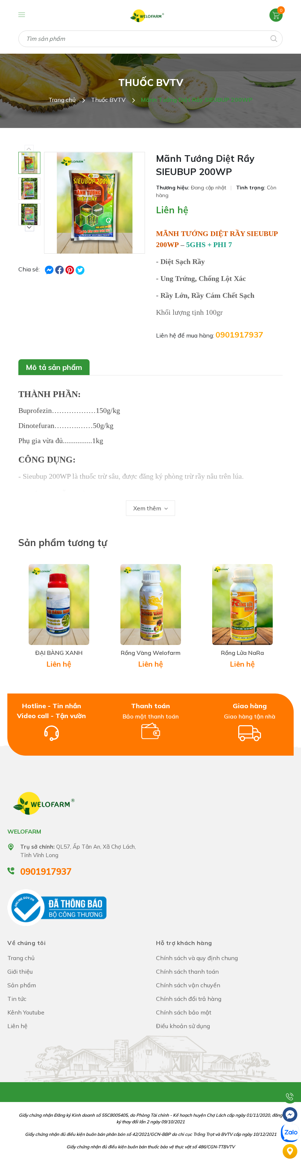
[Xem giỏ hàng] (276, 14)
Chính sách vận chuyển (188, 985)
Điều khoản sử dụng (183, 1026)
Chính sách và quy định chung (197, 958)
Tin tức (16, 998)
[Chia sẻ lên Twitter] (80, 270)
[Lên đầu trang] (290, 1077)
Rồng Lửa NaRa (242, 652)
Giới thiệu (20, 971)
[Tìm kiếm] (273, 38)
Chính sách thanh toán (187, 971)
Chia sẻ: (29, 269)
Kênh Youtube (25, 1012)
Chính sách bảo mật (183, 1012)
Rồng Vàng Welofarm (151, 652)
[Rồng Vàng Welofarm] (150, 604)
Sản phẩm (21, 985)
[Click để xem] (94, 203)
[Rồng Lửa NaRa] (242, 604)
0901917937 (239, 334)
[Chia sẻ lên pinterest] (70, 269)
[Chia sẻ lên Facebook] (50, 269)
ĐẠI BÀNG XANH (59, 652)
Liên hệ (172, 209)
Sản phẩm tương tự (62, 542)
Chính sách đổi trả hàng (188, 998)
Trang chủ (21, 958)
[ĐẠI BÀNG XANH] (58, 604)
